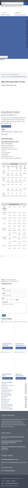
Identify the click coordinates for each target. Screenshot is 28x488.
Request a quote (6, 126)
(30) (26, 399)
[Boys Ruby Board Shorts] (11, 362)
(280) (27, 33)
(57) (26, 384)
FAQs (1, 50)
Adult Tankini (4, 25)
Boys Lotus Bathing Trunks (12, 281)
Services (2, 49)
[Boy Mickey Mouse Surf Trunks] (11, 331)
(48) (26, 398)
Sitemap (13, 480)
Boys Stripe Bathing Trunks (20, 374)
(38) (11, 409)
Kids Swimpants (4, 39)
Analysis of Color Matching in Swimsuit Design (12, 436)
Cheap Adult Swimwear (6, 28)
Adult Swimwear (4, 20)
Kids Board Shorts (5, 45)
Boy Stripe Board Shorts (10, 279)
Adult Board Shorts (5, 30)
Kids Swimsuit (4, 34)
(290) (27, 20)
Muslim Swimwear (5, 47)
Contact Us (3, 55)
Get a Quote (4, 57)
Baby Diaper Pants (5, 38)
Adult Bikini (3, 22)
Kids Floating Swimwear (7, 44)
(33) (26, 388)
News (1, 52)
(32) (26, 387)
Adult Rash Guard (5, 31)
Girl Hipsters (3, 41)
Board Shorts (19, 131)
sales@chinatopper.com (20, 15)
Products (3, 19)
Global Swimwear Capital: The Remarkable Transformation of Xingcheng (11, 441)
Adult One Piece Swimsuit (7, 24)
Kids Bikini (3, 36)
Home (1, 17)
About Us (2, 53)
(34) (26, 393)
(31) (26, 390)
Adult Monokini (4, 27)
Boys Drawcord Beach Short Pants (20, 344)
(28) (26, 407)
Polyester (5, 134)
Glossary (8, 480)
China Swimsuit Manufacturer (11, 483)
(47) (26, 385)
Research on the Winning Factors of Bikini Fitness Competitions (13, 447)
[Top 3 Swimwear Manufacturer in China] (11, 8)
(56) (26, 391)
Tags (3, 480)
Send (4, 315)
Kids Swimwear (4, 33)
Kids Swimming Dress (6, 42)
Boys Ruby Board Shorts (6, 374)
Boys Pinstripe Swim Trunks (18, 76)
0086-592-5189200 (5, 15)
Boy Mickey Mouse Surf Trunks (7, 344)
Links (3, 483)
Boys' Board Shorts (8, 131)
